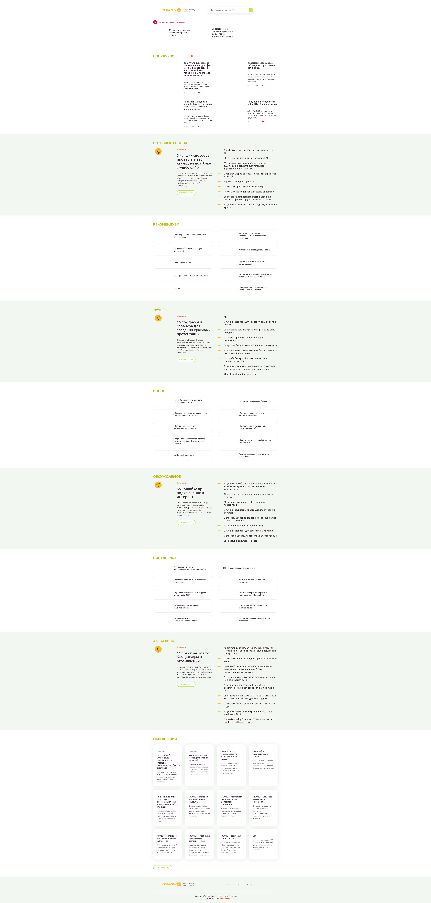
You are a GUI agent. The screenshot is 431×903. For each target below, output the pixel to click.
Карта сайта (239, 884)
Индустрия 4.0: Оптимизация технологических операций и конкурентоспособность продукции (167, 761)
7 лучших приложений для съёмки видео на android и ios (167, 838)
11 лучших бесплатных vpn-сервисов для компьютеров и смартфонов (231, 800)
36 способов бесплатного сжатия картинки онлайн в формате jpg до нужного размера (247, 198)
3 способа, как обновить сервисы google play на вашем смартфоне (250, 519)
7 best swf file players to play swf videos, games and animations (253, 594)
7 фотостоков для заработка (239, 181)
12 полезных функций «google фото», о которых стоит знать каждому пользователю (198, 105)
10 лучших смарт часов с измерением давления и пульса (199, 838)
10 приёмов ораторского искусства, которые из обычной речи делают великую (190, 441)
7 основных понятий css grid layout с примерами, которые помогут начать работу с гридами (167, 802)
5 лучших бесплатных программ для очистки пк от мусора (250, 511)
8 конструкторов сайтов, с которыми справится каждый (250, 175)
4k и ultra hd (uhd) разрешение (240, 374)
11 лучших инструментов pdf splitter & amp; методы (262, 102)
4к (225, 316)
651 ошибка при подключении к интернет (191, 493)
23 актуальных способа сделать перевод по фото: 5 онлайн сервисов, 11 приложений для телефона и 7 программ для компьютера (198, 69)
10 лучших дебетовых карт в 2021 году (231, 837)
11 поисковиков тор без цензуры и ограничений (194, 657)
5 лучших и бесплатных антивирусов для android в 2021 (190, 594)
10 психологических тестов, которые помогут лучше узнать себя (190, 414)
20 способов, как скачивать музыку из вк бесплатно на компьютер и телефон (223, 33)
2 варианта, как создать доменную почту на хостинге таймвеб (230, 755)
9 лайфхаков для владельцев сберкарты (252, 581)
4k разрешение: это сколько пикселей (191, 275)
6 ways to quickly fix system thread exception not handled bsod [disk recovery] (249, 720)
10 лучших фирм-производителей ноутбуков (254, 619)
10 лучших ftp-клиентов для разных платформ (249, 191)
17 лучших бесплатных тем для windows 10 (188, 250)
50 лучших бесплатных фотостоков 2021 (246, 158)
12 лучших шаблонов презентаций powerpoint (262, 799)
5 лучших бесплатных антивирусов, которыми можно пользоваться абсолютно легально (249, 367)
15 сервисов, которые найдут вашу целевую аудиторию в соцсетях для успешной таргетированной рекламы (248, 166)
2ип (254, 836)
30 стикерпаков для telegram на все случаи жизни (190, 236)
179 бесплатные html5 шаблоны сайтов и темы (253, 606)
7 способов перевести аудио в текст (243, 525)
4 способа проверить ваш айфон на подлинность (243, 339)
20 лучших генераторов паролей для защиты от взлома (250, 495)
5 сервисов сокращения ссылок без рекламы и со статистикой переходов (250, 352)
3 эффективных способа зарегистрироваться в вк (249, 151)
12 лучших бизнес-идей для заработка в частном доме (250, 660)
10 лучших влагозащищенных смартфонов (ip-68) (252, 427)
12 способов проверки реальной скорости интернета (179, 32)
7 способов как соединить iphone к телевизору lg (251, 535)
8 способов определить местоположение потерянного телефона (252, 235)
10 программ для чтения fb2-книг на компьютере (255, 441)
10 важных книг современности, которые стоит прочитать (253, 288)
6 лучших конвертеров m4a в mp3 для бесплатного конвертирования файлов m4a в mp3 (249, 688)
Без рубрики (161, 751)
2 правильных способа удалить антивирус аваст (252, 262)
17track (177, 288)
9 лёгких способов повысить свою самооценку (254, 455)
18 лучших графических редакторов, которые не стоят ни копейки (255, 275)
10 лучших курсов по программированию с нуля (185, 619)
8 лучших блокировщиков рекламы (254, 250)
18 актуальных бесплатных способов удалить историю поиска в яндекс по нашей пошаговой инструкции (250, 651)
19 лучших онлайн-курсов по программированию (251, 414)
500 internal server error (184, 455)
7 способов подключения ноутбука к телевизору (190, 581)
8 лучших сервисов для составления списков (248, 530)
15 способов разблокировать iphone (260, 753)
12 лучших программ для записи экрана (245, 186)
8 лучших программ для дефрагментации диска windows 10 (190, 568)
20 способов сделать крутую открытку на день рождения (249, 331)
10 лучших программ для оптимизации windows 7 (198, 799)
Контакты (250, 884)
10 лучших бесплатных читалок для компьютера (250, 345)
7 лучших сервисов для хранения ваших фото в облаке (250, 323)
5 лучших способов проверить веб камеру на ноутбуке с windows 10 (194, 161)
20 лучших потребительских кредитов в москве (186, 606)
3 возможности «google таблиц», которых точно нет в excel (261, 65)
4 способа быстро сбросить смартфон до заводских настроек (246, 359)
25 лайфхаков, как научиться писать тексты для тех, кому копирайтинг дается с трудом (250, 697)
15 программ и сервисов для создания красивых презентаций (193, 328)
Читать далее (186, 193)
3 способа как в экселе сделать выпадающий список (188, 401)
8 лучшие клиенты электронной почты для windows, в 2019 (248, 712)
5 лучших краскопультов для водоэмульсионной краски (250, 206)
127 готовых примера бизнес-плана (239, 568)
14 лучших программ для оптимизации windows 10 (185, 427)
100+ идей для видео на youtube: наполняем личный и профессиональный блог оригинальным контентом (248, 669)
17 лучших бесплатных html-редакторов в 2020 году (249, 705)
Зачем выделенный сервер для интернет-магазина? (199, 757)
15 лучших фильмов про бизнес (253, 401)
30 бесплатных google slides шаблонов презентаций (245, 503)
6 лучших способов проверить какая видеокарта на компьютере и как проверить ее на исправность (250, 486)
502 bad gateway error (183, 263)
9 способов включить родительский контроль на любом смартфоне (249, 678)
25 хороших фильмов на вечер (240, 540)
